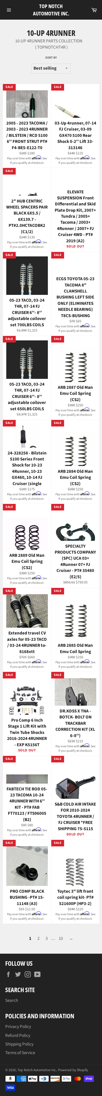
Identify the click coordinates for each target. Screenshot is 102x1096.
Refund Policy (17, 1035)
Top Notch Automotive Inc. (51, 10)
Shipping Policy (19, 1044)
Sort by (51, 58)
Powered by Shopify (73, 1069)
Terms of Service (20, 1053)
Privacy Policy (18, 1027)
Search (11, 1000)
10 (61, 938)
